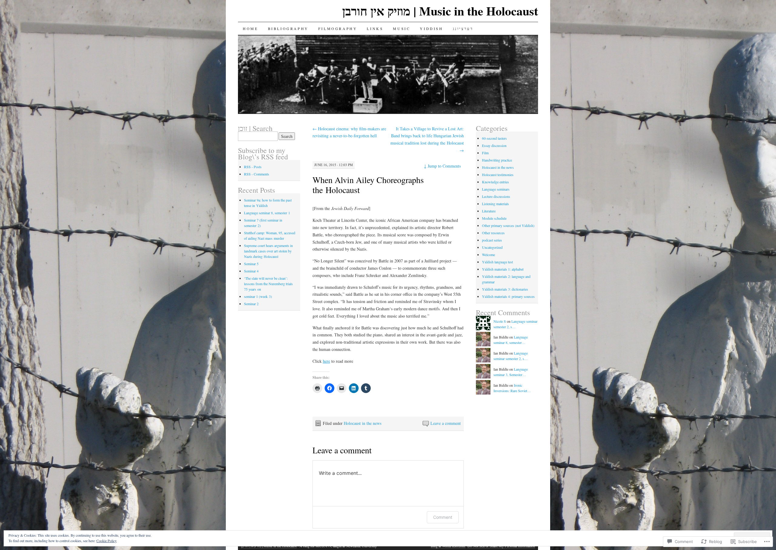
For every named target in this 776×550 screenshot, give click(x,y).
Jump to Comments (442, 166)
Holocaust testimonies (497, 174)
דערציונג (463, 28)
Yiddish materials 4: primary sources (508, 296)
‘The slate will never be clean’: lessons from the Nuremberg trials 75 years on (268, 284)
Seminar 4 (251, 270)
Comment (442, 517)
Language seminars (496, 189)
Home (250, 28)
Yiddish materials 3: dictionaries (505, 289)
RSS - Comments (256, 174)
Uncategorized (492, 247)
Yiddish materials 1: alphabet (502, 269)
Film (485, 152)
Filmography (337, 28)
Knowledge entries (495, 181)
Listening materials (495, 203)
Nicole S (499, 321)
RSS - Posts (253, 166)
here (326, 361)
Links (375, 28)
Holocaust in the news (362, 423)
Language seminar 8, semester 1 (267, 212)
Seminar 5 (251, 263)
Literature (489, 210)
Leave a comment (445, 423)
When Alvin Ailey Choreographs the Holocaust (368, 184)
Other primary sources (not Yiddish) (508, 225)
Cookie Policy (106, 540)
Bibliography (288, 28)
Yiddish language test (497, 261)
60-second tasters (494, 138)
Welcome (488, 254)
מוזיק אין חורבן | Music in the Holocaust (440, 11)
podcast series (492, 240)
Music (401, 28)
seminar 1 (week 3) (258, 296)
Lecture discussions (496, 196)
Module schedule (494, 218)
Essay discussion (494, 145)
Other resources (493, 232)
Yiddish (431, 28)
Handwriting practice (497, 160)
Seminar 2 (251, 303)
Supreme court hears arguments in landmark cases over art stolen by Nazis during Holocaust (268, 251)
